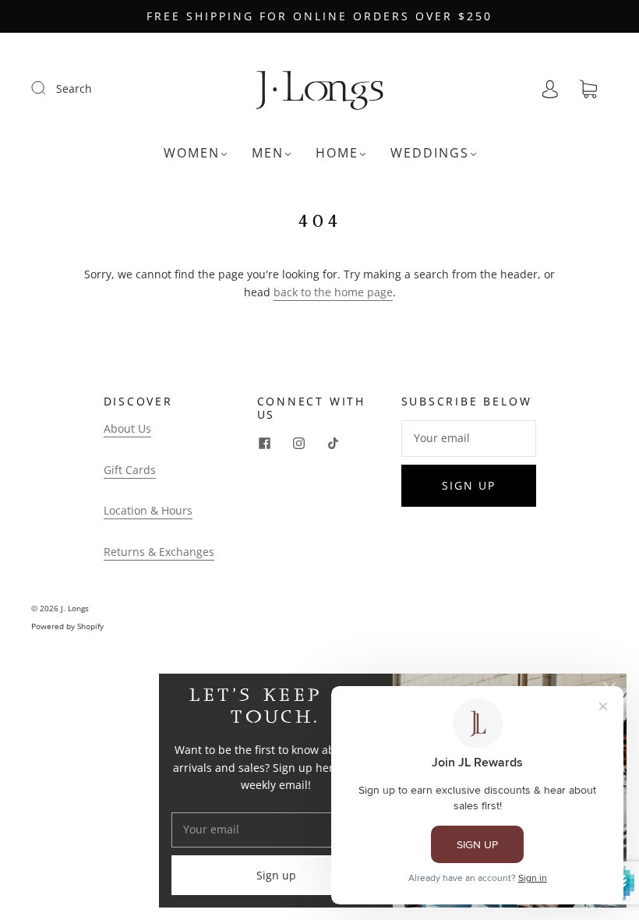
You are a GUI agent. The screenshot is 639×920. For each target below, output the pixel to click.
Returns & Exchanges (159, 551)
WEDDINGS (429, 153)
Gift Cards (130, 469)
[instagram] (299, 443)
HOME (337, 153)
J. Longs (75, 608)
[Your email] (468, 438)
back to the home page (333, 292)
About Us (127, 428)
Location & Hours (148, 510)
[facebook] (265, 443)
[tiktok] (333, 443)
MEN (268, 153)
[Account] (550, 88)
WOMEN (192, 153)
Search (74, 88)
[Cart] (588, 89)
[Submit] (48, 88)
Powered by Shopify (67, 626)
